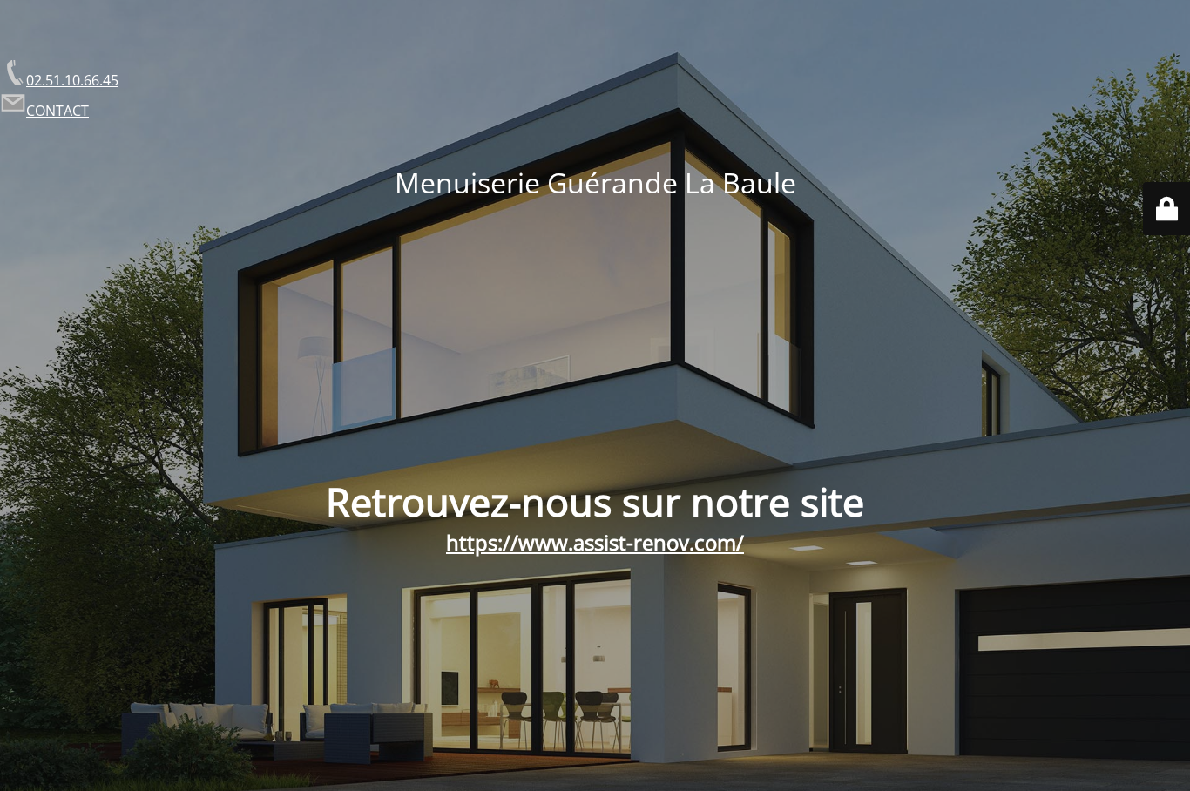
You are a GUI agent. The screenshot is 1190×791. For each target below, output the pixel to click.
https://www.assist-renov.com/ (595, 542)
